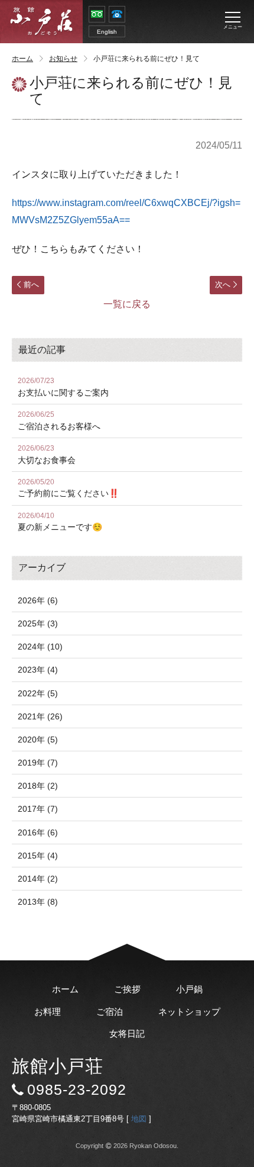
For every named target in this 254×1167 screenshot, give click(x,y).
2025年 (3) (38, 623)
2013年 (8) (38, 901)
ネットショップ (189, 1012)
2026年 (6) (38, 600)
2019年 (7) (38, 762)
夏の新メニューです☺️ (60, 522)
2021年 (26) (40, 716)
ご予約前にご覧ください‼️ (68, 488)
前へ (31, 284)
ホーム (22, 58)
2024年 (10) (40, 646)
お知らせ (63, 58)
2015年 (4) (38, 855)
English (107, 31)
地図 (138, 1118)
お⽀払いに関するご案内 (63, 387)
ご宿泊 (109, 1012)
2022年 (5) (38, 693)
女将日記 (127, 1033)
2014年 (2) (38, 878)
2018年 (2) (38, 785)
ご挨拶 (127, 989)
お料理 (47, 1012)
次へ (222, 284)
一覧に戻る (127, 304)
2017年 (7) (38, 809)
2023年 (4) (38, 669)
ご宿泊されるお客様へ (59, 420)
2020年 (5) (38, 739)
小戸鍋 (189, 989)
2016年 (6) (38, 832)
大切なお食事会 (47, 454)
